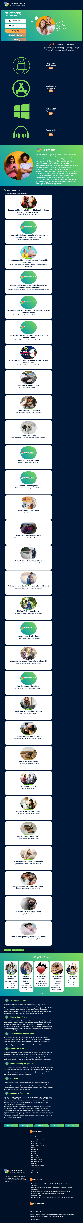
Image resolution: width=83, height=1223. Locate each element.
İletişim (33, 1151)
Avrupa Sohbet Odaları (38, 1140)
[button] (41, 994)
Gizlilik (33, 1147)
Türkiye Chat (35, 1171)
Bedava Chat (35, 1142)
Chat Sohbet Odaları (37, 1146)
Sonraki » (21, 950)
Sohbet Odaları (35, 1167)
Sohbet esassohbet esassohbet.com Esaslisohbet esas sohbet (50, 1191)
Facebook (57, 1126)
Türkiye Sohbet (35, 1173)
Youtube (27, 1126)
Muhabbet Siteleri (36, 1161)
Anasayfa (34, 1136)
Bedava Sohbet (36, 1144)
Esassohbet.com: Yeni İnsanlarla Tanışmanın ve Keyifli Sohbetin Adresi (52, 1197)
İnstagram (11, 1126)
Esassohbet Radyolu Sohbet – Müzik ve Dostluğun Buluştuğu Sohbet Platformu (51, 1185)
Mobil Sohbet (35, 1157)
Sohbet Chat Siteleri (37, 1165)
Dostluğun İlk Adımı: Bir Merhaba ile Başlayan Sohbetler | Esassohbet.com (48, 1194)
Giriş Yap (15, 31)
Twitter (42, 1126)
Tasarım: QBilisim (35, 1219)
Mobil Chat (34, 1155)
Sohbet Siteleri (35, 1169)
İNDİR (50, 68)
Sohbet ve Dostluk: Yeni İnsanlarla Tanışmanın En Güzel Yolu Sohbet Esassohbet (51, 1188)
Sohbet (33, 1163)
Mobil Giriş (16, 39)
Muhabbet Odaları (36, 1159)
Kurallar (33, 1153)
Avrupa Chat (35, 1138)
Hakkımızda (34, 1149)
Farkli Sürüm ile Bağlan (16, 35)
